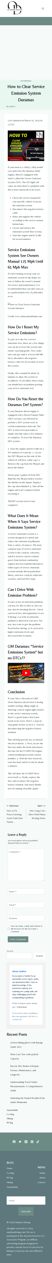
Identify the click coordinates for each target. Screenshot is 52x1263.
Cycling (10, 1114)
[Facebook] (14, 1142)
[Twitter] (20, 1142)
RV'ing (10, 1122)
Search (10, 951)
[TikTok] (38, 1142)
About (42, 1177)
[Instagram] (26, 1142)
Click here (22, 1007)
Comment (15, 851)
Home (10, 1168)
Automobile (26, 81)
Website (13, 918)
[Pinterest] (32, 1142)
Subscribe (26, 1211)
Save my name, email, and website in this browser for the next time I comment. (26, 929)
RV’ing (10, 1177)
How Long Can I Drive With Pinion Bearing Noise (37, 812)
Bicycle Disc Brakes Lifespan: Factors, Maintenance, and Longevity (24, 1070)
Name (13, 891)
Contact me (17, 1019)
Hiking (10, 1118)
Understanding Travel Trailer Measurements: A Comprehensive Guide (26, 1086)
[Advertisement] (26, 52)
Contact (41, 1182)
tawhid (11, 106)
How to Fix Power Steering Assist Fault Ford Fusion (15, 814)
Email (12, 905)
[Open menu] (42, 8)
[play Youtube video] (26, 673)
